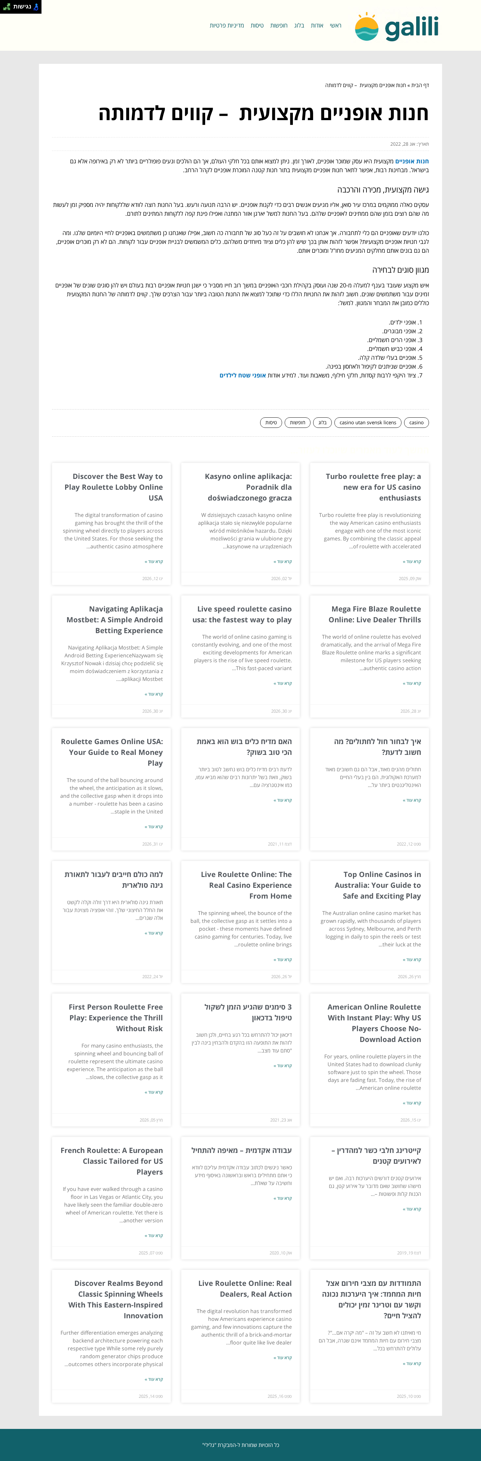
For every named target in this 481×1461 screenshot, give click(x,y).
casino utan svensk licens (368, 422)
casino (416, 422)
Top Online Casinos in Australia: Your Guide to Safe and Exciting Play (378, 885)
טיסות (257, 25)
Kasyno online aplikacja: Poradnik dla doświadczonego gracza (248, 486)
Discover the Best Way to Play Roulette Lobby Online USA (113, 486)
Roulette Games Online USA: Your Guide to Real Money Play (112, 752)
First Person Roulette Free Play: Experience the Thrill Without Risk (116, 1017)
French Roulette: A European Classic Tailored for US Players (112, 1161)
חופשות (279, 25)
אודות (317, 25)
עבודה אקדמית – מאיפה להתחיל (241, 1150)
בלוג (299, 25)
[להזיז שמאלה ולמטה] (5, 8)
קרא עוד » (412, 561)
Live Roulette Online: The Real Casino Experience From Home (246, 885)
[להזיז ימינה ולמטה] (8, 8)
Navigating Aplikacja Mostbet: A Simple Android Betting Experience (114, 619)
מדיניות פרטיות (227, 25)
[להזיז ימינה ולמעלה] (8, 5)
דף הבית (420, 85)
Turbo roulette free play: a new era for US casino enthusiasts (373, 486)
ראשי (336, 25)
